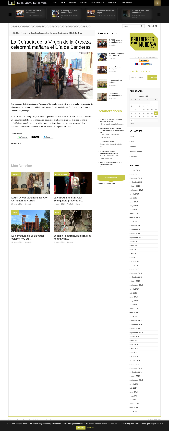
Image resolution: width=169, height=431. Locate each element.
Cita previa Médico (38, 26)
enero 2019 (134, 174)
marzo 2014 (134, 404)
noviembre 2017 (136, 230)
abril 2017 (133, 257)
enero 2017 (134, 269)
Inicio (54, 3)
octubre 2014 (135, 376)
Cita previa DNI (54, 26)
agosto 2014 (134, 384)
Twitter (149, 26)
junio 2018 (134, 202)
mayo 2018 (134, 206)
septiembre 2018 (136, 190)
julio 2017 (133, 245)
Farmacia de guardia (20, 26)
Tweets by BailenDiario (106, 183)
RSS (157, 3)
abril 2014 (133, 400)
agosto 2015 (134, 336)
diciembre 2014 (136, 368)
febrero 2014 (135, 408)
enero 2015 (134, 364)
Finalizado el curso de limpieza (116, 68)
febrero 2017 (135, 265)
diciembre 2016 (136, 273)
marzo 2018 (134, 214)
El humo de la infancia (107, 142)
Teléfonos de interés (71, 26)
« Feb (132, 123)
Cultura (72, 3)
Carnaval (112, 3)
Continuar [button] (80, 428)
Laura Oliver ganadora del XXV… (116, 95)
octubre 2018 (135, 186)
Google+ (156, 26)
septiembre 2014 (136, 380)
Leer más (90, 427)
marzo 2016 (134, 309)
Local (63, 3)
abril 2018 (133, 210)
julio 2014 (133, 388)
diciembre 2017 (136, 226)
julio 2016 (133, 293)
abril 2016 (133, 305)
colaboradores (126, 3)
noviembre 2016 (136, 277)
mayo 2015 (134, 348)
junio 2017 (134, 249)
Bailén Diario (16, 33)
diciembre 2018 (136, 178)
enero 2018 (134, 222)
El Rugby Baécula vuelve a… (115, 81)
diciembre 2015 (136, 321)
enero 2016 (134, 317)
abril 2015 (133, 352)
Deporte (83, 3)
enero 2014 (134, 412)
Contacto (86, 26)
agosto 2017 (134, 241)
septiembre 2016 (136, 285)
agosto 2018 (134, 194)
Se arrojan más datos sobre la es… (140, 11)
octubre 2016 (135, 281)
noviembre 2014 (136, 372)
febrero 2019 (135, 170)
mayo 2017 (134, 253)
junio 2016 (134, 297)
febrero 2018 (135, 218)
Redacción (28, 204)
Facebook (153, 26)
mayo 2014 (134, 396)
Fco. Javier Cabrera (73, 204)
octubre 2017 (135, 233)
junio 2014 (134, 392)
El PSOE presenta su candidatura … (34, 11)
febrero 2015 (135, 360)
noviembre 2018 (136, 182)
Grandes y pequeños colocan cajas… (69, 11)
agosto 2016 (134, 289)
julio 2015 (133, 340)
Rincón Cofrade (97, 3)
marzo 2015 (134, 356)
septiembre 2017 (136, 237)
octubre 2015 (135, 329)
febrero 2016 (135, 313)
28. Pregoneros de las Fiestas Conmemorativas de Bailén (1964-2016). (112, 130)
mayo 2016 (134, 301)
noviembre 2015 (136, 325)
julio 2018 (133, 198)
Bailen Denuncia (51, 420)
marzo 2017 (134, 261)
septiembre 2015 (136, 332)
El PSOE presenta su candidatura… (115, 41)
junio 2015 (134, 344)
